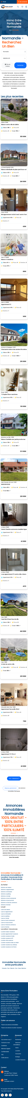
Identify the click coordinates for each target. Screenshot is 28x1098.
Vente (17, 1047)
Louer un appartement (7, 911)
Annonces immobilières (16, 1044)
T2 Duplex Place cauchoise (9, 394)
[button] (22, 6)
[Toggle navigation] (26, 6)
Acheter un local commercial (8, 898)
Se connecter (23, 1)
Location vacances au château (9, 944)
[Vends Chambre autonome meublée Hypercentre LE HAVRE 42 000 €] (14, 514)
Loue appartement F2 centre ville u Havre (13, 574)
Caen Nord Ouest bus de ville (10, 619)
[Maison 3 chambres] (14, 245)
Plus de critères (8, 65)
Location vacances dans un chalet (10, 942)
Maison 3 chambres (7, 259)
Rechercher (20, 65)
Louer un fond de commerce (8, 924)
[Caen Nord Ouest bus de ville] (14, 604)
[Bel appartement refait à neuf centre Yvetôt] (14, 200)
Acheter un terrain (5, 896)
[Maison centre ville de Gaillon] (14, 110)
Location (17, 1050)
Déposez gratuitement (11, 788)
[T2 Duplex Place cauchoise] (14, 380)
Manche (12, 968)
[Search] (18, 6)
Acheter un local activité (7, 900)
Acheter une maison (6, 887)
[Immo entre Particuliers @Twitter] (6, 1095)
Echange (17, 1056)
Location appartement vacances (9, 934)
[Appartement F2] (14, 290)
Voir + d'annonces (13, 778)
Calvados (4, 968)
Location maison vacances (8, 931)
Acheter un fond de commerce (9, 902)
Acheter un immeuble (6, 891)
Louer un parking (5, 916)
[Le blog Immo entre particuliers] (10, 1095)
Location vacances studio (7, 936)
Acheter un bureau (5, 904)
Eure (8, 968)
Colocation (18, 1053)
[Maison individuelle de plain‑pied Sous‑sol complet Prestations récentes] (14, 155)
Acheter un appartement (7, 889)
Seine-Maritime (22, 968)
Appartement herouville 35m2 (10, 709)
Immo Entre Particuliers (17, 1089)
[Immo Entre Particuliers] (7, 6)
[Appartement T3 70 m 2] (14, 739)
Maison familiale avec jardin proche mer (13, 439)
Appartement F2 (6, 304)
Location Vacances (20, 1059)
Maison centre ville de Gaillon (10, 124)
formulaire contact (9, 1081)
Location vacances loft (7, 938)
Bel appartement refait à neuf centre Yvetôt (14, 214)
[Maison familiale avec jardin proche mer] (14, 425)
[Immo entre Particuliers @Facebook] (2, 1095)
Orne (16, 968)
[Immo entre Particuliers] (10, 30)
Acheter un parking (6, 894)
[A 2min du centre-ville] (14, 649)
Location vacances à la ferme (8, 947)
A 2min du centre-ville (7, 664)
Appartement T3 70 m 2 (8, 754)
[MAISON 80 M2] (14, 469)
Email (4, 1)
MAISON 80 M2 (5, 484)
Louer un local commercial (8, 920)
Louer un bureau (5, 927)
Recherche (18, 1039)
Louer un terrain (5, 918)
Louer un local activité (7, 922)
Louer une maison (5, 909)
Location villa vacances (7, 940)
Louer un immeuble (6, 914)
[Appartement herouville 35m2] (14, 694)
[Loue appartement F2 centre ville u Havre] (14, 559)
